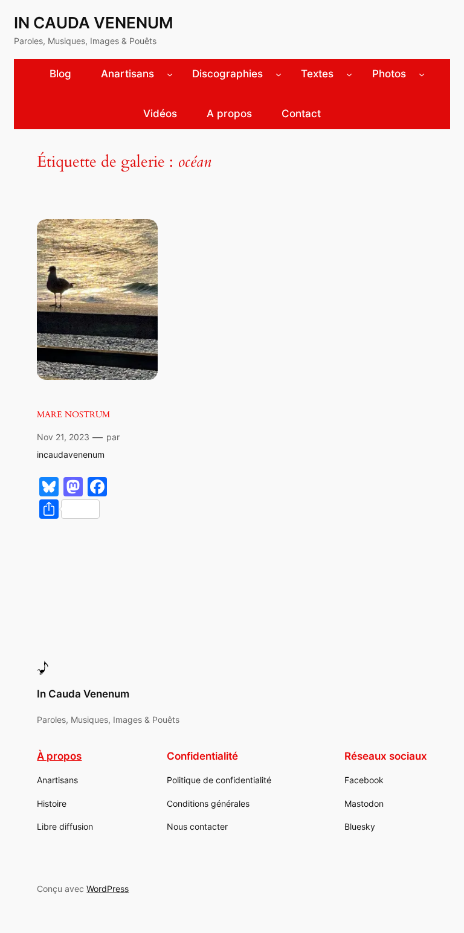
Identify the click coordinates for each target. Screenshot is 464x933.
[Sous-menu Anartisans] (170, 74)
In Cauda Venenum (93, 22)
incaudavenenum (71, 454)
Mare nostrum (73, 414)
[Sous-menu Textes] (349, 74)
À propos (59, 756)
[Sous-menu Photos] (422, 74)
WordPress (107, 888)
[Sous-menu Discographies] (279, 74)
